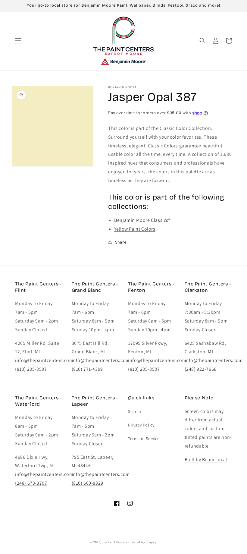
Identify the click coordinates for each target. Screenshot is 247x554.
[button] (18, 40)
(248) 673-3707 (31, 483)
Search (134, 411)
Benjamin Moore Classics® (142, 220)
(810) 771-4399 (87, 369)
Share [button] (120, 242)
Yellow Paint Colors (134, 229)
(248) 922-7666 (201, 369)
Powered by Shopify (142, 542)
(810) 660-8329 (87, 483)
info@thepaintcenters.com (44, 360)
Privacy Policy (141, 425)
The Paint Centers (114, 542)
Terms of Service (144, 438)
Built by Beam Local (206, 459)
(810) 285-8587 (31, 369)
